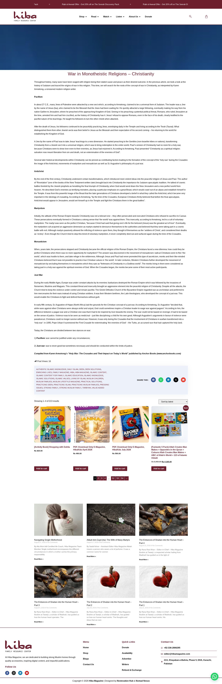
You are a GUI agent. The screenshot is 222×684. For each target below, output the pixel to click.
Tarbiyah (86, 388)
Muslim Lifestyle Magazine (66, 382)
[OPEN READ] (98, 16)
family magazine (61, 372)
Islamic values (62, 378)
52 (113, 478)
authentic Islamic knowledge (51, 369)
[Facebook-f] (7, 673)
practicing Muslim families (85, 385)
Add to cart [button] (41, 468)
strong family (51, 388)
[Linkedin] (20, 673)
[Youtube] (27, 673)
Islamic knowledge (93, 375)
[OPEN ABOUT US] (140, 16)
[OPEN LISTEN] (124, 16)
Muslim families (44, 382)
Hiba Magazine (82, 372)
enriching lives (44, 372)
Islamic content (98, 372)
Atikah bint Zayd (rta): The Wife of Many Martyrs (108, 540)
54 (122, 478)
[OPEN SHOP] (86, 16)
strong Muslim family (70, 388)
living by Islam (78, 378)
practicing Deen (44, 385)
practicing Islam (62, 385)
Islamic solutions (45, 378)
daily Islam (72, 369)
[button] (190, 16)
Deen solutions (93, 369)
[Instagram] (14, 673)
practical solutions (91, 382)
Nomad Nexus (143, 681)
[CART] (206, 17)
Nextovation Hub (125, 681)
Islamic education (74, 375)
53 (118, 478)
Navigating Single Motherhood (48, 540)
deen (81, 369)
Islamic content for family (50, 375)
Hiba (72, 372)
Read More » (38, 559)
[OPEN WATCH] (111, 16)
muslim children (95, 378)
